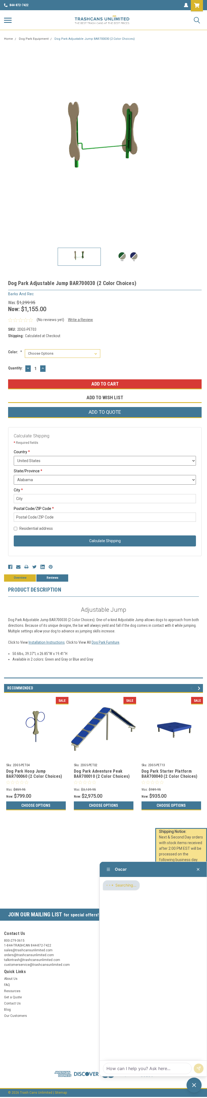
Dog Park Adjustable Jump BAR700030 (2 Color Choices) (94, 39)
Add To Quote (105, 412)
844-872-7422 (18, 5)
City (18, 490)
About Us (11, 979)
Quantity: (15, 368)
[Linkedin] (42, 567)
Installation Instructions (47, 642)
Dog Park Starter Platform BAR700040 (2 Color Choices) (170, 774)
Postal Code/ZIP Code (34, 508)
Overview (20, 577)
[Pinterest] (51, 567)
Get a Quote (13, 997)
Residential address (36, 528)
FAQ (7, 985)
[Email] (18, 567)
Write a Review (80, 320)
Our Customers (15, 1016)
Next (199, 145)
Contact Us (12, 1003)
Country (22, 452)
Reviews (52, 577)
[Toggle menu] (8, 20)
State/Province (28, 471)
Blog (7, 1009)
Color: (15, 352)
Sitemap (61, 1093)
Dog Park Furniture (105, 642)
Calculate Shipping (105, 541)
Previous (8, 145)
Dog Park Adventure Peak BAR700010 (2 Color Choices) (102, 774)
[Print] (26, 567)
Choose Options (35, 805)
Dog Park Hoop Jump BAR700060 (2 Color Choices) (34, 774)
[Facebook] (10, 567)
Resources (12, 991)
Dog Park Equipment (34, 39)
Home (8, 39)
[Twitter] (34, 567)
